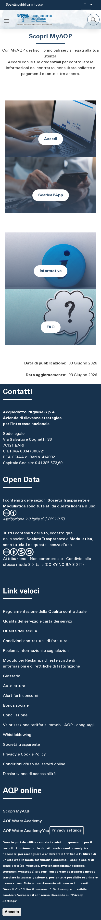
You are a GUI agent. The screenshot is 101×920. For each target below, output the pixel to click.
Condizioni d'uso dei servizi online (34, 764)
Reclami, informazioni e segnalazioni (36, 651)
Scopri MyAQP (16, 811)
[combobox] (86, 5)
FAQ (51, 327)
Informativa (51, 271)
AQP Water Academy (22, 821)
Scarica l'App (50, 195)
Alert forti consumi (20, 696)
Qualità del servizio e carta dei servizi (37, 622)
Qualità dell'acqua (20, 631)
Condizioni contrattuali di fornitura (35, 641)
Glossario (11, 676)
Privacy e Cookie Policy (24, 754)
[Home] (38, 19)
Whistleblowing (17, 735)
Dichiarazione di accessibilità (29, 774)
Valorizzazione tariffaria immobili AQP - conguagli (49, 725)
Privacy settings (67, 830)
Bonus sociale (16, 706)
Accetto (12, 912)
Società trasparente (21, 745)
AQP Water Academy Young (28, 831)
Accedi (50, 139)
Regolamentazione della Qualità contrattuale (45, 612)
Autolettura (14, 686)
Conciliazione (15, 715)
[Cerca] (93, 19)
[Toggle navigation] (6, 21)
